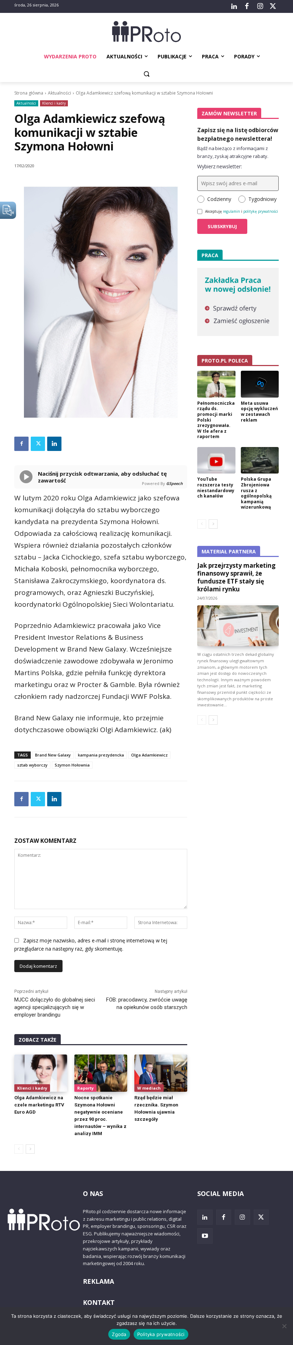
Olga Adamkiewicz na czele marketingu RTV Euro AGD (39, 1105)
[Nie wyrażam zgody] (284, 1326)
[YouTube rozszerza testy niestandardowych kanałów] (216, 460)
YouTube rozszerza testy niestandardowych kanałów (215, 487)
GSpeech (174, 483)
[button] (146, 74)
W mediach (149, 1088)
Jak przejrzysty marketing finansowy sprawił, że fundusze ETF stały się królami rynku (236, 577)
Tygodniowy (262, 199)
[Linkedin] (54, 444)
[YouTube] (205, 1236)
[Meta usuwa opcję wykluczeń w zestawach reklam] (260, 384)
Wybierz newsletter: (219, 166)
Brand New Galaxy (53, 755)
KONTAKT (99, 1302)
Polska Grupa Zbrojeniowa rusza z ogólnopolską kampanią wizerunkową (256, 493)
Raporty (85, 1088)
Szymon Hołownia (72, 765)
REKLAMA (98, 1281)
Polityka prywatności (161, 1334)
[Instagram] (259, 6)
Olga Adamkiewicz (149, 755)
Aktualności (59, 93)
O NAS (93, 1193)
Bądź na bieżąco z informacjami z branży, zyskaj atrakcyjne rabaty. (232, 152)
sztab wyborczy (32, 765)
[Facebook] (247, 6)
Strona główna (28, 93)
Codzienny (219, 199)
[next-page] (30, 1149)
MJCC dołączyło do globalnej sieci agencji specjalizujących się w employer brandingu (54, 1007)
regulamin (231, 211)
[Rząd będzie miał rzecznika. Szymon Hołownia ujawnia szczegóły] (160, 1073)
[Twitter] (273, 6)
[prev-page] (18, 1149)
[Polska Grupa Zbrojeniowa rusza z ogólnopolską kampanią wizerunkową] (260, 460)
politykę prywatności (260, 211)
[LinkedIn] (234, 6)
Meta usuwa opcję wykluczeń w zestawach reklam (259, 411)
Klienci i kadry (54, 103)
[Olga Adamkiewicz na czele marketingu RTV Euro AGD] (40, 1073)
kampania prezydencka (101, 755)
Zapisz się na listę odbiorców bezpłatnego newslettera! (237, 134)
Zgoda (119, 1334)
